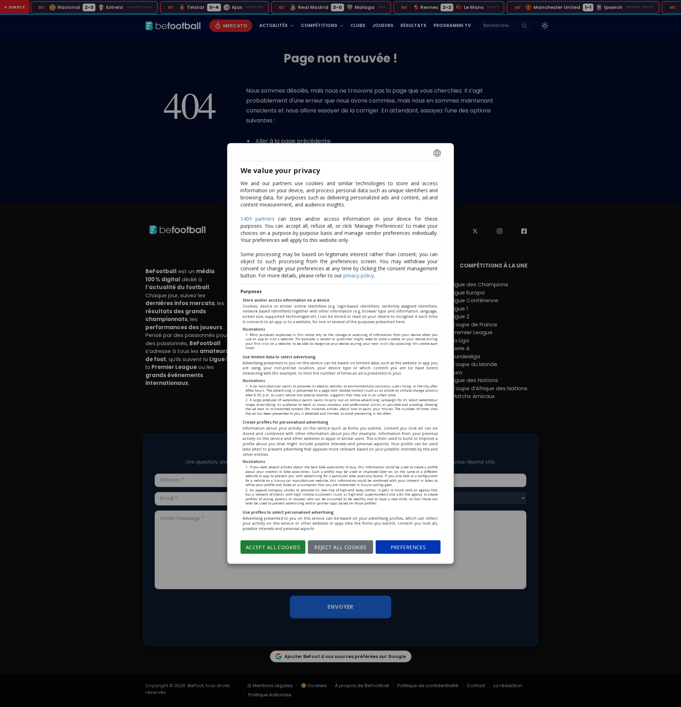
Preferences (408, 547)
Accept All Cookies (273, 547)
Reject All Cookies (340, 547)
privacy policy (358, 275)
